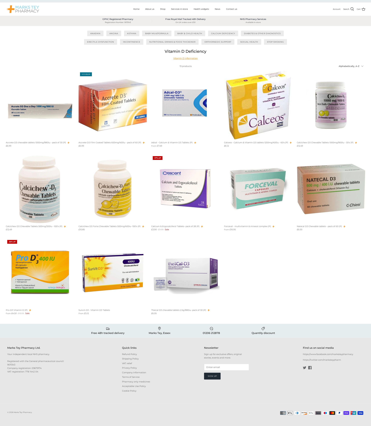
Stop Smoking (275, 42)
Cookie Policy (129, 390)
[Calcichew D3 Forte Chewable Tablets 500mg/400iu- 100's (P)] (113, 189)
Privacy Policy (129, 367)
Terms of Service (131, 377)
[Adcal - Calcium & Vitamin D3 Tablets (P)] (185, 105)
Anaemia (95, 33)
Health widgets (201, 9)
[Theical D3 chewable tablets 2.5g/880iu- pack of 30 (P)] (185, 272)
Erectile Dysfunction (100, 42)
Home (136, 9)
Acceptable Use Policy (134, 386)
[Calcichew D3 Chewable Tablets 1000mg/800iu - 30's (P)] (331, 105)
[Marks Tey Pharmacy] (22, 9)
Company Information (134, 372)
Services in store (179, 9)
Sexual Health (249, 42)
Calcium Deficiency (223, 33)
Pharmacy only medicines (136, 381)
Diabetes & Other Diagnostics (262, 33)
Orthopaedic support (217, 42)
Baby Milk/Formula (157, 33)
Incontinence (131, 42)
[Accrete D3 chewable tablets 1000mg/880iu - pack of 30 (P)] (40, 105)
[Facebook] (310, 367)
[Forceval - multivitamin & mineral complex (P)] (258, 189)
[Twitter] (304, 367)
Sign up (212, 376)
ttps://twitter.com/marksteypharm (322, 359)
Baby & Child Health (189, 33)
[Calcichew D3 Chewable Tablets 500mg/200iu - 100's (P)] (40, 189)
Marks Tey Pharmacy (23, 412)
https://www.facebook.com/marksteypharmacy (328, 354)
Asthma (131, 33)
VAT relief (127, 363)
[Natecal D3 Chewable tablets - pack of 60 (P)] (331, 189)
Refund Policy (129, 354)
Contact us (231, 9)
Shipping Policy (130, 358)
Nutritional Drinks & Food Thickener (172, 42)
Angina (113, 33)
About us (149, 9)
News (217, 9)
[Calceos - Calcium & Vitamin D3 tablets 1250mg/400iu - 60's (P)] (258, 105)
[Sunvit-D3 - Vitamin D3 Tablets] (113, 272)
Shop (162, 9)
